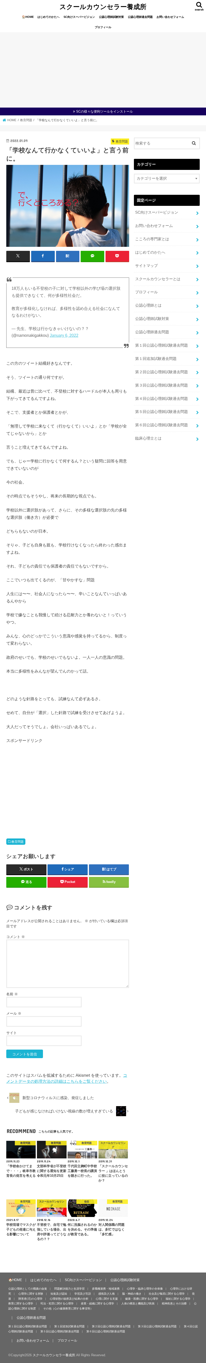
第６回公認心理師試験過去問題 (161, 425)
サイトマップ (146, 266)
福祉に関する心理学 (178, 1298)
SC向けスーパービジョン (79, 16)
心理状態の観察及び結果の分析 (69, 1298)
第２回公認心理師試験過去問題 (161, 372)
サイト (11, 1033)
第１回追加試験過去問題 (156, 359)
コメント (15, 937)
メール (13, 1013)
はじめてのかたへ (48, 16)
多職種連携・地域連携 (106, 1288)
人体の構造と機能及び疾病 (137, 1303)
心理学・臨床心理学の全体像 (145, 1288)
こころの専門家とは (152, 239)
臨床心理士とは (148, 438)
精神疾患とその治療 (174, 1303)
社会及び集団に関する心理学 (167, 1293)
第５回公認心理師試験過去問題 (161, 412)
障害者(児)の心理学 (30, 1298)
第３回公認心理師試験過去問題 (161, 385)
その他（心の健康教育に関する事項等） (68, 1308)
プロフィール (103, 27)
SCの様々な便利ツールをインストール (104, 111)
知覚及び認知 (58, 1293)
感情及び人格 (106, 1293)
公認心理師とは (148, 305)
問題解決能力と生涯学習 (69, 1288)
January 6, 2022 (64, 335)
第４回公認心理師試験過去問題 (161, 399)
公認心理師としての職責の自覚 (27, 1288)
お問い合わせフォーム (170, 16)
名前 (12, 994)
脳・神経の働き (131, 1293)
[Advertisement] (103, 70)
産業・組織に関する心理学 (97, 1303)
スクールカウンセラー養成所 (103, 6)
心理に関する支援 (107, 1298)
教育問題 (18, 841)
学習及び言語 (82, 1293)
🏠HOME (28, 16)
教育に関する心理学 (20, 1303)
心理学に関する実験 (30, 1293)
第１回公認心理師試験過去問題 (161, 345)
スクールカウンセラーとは (157, 279)
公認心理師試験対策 (111, 16)
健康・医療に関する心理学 (141, 1298)
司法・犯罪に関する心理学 (57, 1303)
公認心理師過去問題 (140, 16)
